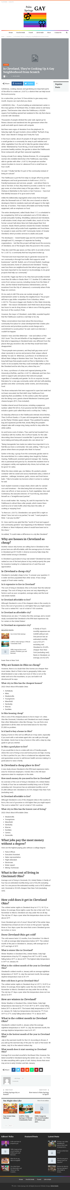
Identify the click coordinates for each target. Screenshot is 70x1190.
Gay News (6, 64)
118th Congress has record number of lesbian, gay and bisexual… (18, 651)
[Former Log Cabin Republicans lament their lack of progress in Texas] (52, 1144)
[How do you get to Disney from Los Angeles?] (52, 1161)
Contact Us (11, 1)
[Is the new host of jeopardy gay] (5, 1144)
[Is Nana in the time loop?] (52, 1153)
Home (11, 32)
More (49, 32)
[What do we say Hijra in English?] (5, 1161)
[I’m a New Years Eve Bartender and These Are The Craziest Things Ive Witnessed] (5, 1168)
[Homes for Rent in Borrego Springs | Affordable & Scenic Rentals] (52, 1168)
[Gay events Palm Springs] (5, 636)
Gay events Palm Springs (18, 634)
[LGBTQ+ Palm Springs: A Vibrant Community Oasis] (5, 644)
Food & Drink (4, 1)
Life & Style (40, 32)
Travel (31, 32)
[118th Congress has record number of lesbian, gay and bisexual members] (5, 652)
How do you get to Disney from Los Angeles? (62, 1160)
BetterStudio (54, 1186)
